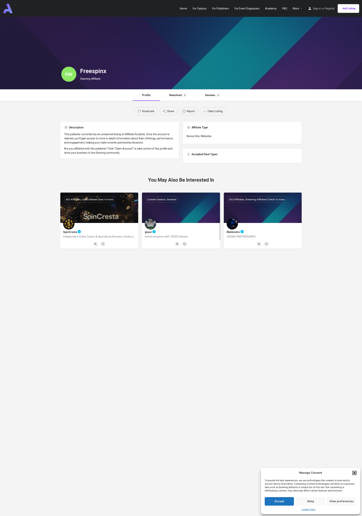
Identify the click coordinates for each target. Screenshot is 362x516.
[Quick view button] (96, 244)
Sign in (317, 8)
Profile (146, 95)
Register (330, 8)
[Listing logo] (68, 74)
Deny (310, 501)
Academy (271, 8)
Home (183, 8)
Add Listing (348, 8)
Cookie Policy (309, 509)
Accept (279, 501)
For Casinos (199, 8)
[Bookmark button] (103, 244)
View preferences (342, 501)
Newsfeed (177, 95)
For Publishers (220, 8)
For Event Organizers (247, 8)
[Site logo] (8, 8)
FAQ (284, 8)
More (296, 8)
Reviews (212, 95)
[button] (354, 473)
